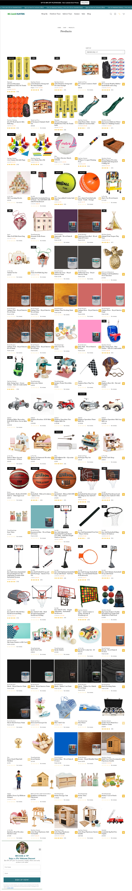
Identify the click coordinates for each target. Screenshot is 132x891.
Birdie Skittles (59, 650)
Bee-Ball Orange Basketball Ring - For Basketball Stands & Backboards (88, 573)
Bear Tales (10, 532)
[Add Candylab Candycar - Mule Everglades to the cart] (76, 868)
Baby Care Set (59, 346)
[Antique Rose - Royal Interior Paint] (113, 294)
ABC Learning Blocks (14, 198)
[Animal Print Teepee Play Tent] (113, 220)
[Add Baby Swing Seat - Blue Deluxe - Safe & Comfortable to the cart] (123, 347)
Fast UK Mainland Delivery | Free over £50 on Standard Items (61, 7)
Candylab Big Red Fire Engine (109, 832)
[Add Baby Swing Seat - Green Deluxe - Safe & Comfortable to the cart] (29, 383)
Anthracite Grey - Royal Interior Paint (86, 273)
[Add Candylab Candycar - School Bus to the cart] (123, 868)
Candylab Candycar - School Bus (112, 869)
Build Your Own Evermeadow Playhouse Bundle (112, 760)
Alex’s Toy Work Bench (110, 198)
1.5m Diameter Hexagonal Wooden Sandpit (40, 84)
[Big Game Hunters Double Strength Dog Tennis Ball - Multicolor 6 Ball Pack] (113, 596)
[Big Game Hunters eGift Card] (18, 630)
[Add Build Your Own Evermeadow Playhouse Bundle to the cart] (123, 759)
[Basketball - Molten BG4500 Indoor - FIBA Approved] (18, 478)
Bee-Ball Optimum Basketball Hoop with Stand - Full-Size (64, 572)
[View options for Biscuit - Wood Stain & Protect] (123, 650)
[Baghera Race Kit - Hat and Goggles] (113, 367)
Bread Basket (35, 759)
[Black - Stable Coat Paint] (66, 671)
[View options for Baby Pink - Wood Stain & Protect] (100, 347)
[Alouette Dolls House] (42, 220)
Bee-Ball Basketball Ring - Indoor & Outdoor (111, 533)
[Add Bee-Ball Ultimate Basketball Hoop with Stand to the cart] (123, 572)
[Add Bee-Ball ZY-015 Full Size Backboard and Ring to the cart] (29, 612)
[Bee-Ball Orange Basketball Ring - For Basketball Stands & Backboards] (89, 556)
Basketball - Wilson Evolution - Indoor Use (41, 494)
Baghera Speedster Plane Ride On (87, 420)
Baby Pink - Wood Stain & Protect (87, 347)
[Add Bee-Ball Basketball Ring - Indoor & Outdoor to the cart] (123, 532)
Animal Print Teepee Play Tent (110, 237)
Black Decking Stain (109, 686)
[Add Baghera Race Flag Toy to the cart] (100, 383)
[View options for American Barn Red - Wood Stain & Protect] (100, 236)
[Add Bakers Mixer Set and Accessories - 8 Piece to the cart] (29, 458)
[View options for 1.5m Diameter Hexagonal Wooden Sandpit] (52, 84)
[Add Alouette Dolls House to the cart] (52, 236)
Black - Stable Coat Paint (62, 686)
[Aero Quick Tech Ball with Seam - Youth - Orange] (89, 182)
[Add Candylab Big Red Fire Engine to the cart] (123, 832)
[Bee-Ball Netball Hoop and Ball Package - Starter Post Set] (42, 556)
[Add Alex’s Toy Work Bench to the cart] (123, 198)
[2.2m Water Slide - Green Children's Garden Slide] (89, 106)
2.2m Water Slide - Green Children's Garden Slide (86, 122)
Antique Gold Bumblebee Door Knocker (110, 274)
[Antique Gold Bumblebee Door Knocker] (113, 258)
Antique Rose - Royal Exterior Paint (88, 311)
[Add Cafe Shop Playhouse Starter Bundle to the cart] (100, 832)
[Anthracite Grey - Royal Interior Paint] (89, 257)
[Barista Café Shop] (113, 442)
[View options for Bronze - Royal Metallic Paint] (100, 759)
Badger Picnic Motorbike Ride (63, 384)
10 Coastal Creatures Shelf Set (87, 84)
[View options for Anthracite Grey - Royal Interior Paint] (100, 273)
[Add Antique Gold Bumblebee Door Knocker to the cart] (123, 274)
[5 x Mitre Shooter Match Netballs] (66, 143)
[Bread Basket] (42, 743)
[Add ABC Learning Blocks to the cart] (29, 198)
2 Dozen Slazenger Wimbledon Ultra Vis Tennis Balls (63, 123)
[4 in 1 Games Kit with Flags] (18, 144)
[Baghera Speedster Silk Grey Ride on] (113, 404)
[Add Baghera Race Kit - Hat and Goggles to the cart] (123, 383)
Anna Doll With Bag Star (39, 272)
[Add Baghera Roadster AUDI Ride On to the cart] (52, 420)
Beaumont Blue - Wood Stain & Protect (40, 533)
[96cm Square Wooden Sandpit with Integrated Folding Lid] (113, 144)
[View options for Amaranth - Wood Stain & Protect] (76, 236)
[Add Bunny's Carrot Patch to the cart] (123, 796)
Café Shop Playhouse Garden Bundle (61, 832)
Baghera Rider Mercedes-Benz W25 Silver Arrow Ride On (17, 421)
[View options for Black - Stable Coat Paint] (76, 686)
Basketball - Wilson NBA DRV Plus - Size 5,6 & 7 (64, 494)
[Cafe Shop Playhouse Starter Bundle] (89, 816)
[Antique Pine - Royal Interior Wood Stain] (42, 294)
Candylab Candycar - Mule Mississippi (87, 869)
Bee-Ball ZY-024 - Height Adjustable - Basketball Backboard (63, 611)
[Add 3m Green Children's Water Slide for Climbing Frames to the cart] (123, 122)
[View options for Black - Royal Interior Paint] (52, 686)
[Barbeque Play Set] (89, 442)
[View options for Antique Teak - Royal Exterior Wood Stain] (29, 347)
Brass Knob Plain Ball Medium (14, 760)
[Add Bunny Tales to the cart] (100, 796)
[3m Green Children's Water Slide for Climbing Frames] (113, 106)
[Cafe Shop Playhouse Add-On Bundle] (42, 816)
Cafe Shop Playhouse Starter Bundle (88, 832)
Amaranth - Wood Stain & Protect (63, 237)
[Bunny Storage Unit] (66, 780)
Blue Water (82, 722)
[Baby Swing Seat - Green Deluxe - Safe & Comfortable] (18, 367)
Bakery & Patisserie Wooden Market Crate (41, 458)
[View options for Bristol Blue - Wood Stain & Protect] (76, 759)
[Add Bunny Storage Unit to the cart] (76, 796)
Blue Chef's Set (59, 722)
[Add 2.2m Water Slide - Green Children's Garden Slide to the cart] (100, 122)
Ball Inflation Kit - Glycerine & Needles (64, 458)
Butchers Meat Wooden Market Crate (15, 832)
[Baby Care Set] (66, 331)
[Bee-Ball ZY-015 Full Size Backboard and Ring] (18, 596)
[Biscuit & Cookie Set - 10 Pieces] (89, 634)
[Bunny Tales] (89, 780)
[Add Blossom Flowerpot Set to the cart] (52, 723)
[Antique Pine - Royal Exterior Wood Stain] (18, 294)
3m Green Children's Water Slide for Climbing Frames (111, 122)
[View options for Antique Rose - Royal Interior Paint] (123, 310)
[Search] (111, 14)
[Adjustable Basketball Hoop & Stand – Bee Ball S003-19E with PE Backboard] (42, 182)
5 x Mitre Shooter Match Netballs (62, 159)
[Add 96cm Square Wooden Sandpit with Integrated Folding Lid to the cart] (123, 160)
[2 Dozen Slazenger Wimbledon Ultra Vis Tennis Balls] (66, 106)
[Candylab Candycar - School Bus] (113, 853)
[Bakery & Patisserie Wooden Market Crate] (42, 442)
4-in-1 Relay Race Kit (38, 160)
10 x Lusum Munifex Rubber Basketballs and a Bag (111, 84)
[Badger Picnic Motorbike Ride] (66, 367)
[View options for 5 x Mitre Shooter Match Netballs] (76, 158)
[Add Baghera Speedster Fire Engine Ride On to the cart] (76, 420)
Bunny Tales (82, 795)
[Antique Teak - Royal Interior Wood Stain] (42, 331)
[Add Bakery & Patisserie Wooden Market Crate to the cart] (52, 458)
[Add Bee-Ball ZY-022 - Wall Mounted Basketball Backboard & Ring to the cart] (52, 612)
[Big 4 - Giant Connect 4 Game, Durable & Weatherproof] (89, 596)
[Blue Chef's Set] (66, 707)
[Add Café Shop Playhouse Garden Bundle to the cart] (76, 832)
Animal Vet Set (12, 272)
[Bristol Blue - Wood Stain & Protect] (66, 743)
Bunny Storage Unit (61, 795)
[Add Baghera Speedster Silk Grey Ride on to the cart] (123, 420)
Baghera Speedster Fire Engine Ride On (62, 420)
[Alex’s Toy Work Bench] (113, 182)
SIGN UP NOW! (22, 880)
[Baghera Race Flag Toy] (89, 367)
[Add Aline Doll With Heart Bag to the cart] (29, 236)
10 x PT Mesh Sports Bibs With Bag (15, 122)
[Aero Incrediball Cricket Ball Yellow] (66, 182)
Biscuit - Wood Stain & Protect (109, 650)
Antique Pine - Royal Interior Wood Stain (40, 311)
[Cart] (124, 14)
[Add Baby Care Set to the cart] (76, 347)
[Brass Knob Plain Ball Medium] (18, 743)
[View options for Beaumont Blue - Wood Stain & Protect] (52, 532)
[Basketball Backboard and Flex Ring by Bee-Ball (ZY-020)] (89, 478)
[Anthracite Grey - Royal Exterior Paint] (66, 257)
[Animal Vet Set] (18, 257)
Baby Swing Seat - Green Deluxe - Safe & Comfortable (17, 384)
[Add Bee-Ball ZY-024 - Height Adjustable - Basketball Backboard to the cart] (76, 610)
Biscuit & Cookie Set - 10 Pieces (86, 650)
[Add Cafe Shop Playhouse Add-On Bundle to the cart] (52, 832)
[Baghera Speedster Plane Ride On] (89, 404)
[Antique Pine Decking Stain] (66, 294)
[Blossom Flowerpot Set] (42, 707)
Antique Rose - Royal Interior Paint (112, 311)
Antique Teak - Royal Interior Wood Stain (41, 347)
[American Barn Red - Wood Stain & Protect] (89, 220)
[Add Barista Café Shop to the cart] (123, 458)
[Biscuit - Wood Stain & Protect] (113, 634)
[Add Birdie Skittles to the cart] (76, 650)
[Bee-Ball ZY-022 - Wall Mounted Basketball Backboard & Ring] (42, 596)
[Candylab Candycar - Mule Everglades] (66, 853)
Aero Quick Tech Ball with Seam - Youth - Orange (87, 199)
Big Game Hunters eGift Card (17, 642)
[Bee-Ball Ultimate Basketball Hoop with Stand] (113, 556)
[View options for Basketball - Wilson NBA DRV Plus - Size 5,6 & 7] (76, 494)
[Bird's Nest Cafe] (42, 634)
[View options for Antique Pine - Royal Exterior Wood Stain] (29, 310)
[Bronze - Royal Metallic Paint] (89, 743)
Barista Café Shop (108, 457)
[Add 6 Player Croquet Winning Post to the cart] (100, 160)
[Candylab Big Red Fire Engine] (113, 816)
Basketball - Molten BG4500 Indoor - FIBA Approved (17, 494)
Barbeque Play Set (84, 457)
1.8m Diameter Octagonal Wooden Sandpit (63, 84)
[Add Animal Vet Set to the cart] (29, 273)
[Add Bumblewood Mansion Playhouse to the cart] (52, 796)
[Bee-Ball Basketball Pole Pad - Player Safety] (89, 516)
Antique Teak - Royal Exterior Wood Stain (17, 347)
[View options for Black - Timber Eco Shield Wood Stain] (100, 686)
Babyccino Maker (37, 383)
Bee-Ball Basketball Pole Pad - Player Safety (88, 533)
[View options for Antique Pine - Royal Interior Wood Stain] (52, 310)
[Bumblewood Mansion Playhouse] (42, 780)
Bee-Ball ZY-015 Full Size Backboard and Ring (16, 612)
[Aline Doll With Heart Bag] (18, 220)
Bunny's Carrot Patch (109, 795)
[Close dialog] (39, 849)
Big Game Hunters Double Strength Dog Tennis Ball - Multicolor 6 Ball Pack (111, 613)
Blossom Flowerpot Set (39, 722)
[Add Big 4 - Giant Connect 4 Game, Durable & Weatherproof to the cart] (100, 612)
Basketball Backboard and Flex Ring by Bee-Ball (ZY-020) (87, 495)
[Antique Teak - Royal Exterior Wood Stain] (18, 331)
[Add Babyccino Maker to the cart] (52, 383)
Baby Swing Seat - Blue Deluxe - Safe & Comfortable (112, 347)
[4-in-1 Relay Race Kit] (42, 144)
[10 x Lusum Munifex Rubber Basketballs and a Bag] (113, 68)
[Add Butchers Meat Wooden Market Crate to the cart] (29, 832)
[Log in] (115, 14)
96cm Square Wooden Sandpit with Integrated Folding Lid (110, 161)
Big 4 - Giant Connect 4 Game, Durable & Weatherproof (86, 613)
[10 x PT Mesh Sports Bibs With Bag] (18, 106)
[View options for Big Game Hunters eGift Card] (29, 642)
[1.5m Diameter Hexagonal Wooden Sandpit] (42, 68)
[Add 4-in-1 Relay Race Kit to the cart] (52, 160)
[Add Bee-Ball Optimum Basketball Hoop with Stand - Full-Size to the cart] (76, 572)
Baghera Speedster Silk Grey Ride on (112, 420)
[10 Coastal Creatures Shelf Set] (89, 68)
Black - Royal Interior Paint (40, 686)
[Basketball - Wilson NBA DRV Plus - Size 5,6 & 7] (66, 478)
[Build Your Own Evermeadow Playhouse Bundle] (113, 743)
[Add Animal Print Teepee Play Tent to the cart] (123, 236)
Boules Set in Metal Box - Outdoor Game (110, 723)
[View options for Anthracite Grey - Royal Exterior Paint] (76, 273)
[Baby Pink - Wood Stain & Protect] (89, 331)
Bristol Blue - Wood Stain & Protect (63, 760)
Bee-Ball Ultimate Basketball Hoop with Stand (111, 572)
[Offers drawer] (119, 14)
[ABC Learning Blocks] (18, 182)
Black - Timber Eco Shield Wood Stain (87, 687)
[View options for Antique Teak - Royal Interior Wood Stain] (52, 347)
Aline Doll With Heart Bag (16, 236)
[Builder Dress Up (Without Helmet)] (18, 780)
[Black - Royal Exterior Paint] (18, 671)
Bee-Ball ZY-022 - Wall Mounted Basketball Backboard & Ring (39, 613)
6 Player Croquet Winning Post (87, 160)
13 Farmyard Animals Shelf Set (40, 122)
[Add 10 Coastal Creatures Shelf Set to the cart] (100, 84)
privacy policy (10, 887)
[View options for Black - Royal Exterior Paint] (29, 686)
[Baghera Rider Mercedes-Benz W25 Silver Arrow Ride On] (18, 404)
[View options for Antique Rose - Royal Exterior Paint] (100, 310)
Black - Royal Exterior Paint (16, 686)
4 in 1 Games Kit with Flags (16, 160)
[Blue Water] (89, 707)
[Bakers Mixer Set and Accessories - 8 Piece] (18, 442)
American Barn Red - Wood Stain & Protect (87, 237)
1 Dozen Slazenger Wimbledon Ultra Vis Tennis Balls (16, 85)
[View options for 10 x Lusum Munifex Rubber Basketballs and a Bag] (123, 84)
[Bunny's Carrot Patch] (113, 780)
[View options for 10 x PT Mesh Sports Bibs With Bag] (29, 122)
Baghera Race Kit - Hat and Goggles (111, 384)
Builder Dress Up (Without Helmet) (16, 796)
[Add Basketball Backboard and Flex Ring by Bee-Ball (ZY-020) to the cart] (100, 494)
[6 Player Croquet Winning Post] (89, 144)
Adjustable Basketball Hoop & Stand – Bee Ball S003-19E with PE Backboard (40, 199)
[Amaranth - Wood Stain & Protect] (66, 220)
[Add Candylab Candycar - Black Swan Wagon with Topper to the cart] (52, 868)
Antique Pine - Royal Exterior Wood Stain (17, 311)
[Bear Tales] (18, 516)
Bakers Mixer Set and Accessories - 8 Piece (14, 458)
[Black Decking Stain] (113, 671)
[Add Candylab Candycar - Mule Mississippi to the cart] (100, 868)
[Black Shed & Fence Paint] (18, 707)
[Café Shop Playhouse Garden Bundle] (66, 816)
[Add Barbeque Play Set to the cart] (100, 458)
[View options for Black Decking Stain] (123, 686)
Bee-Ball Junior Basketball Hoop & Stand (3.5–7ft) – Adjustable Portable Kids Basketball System (16, 574)
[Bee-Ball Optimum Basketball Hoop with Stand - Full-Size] (66, 556)
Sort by (88, 48)
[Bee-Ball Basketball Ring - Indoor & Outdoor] (113, 516)
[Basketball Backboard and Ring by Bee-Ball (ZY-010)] (113, 478)
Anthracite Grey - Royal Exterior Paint (62, 273)
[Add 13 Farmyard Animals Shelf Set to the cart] (52, 122)
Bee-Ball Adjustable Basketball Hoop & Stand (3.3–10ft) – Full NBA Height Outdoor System (63, 534)
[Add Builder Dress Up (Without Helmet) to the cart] (29, 796)
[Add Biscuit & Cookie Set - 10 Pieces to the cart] (100, 650)
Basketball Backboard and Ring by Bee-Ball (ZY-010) (111, 494)
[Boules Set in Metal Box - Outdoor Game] (113, 707)
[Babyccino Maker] (42, 367)
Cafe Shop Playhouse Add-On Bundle (40, 832)
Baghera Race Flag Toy (86, 383)
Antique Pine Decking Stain (63, 310)
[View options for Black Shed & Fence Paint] (29, 723)
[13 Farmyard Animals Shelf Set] (42, 106)
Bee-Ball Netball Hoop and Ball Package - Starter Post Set (40, 573)
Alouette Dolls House (38, 236)
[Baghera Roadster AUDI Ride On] (42, 404)
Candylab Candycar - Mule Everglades (63, 869)
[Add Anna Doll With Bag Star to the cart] (52, 273)
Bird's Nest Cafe (36, 650)
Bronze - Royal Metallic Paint (88, 759)
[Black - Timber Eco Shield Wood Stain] (89, 671)
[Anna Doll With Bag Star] (42, 257)
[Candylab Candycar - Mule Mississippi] (89, 853)
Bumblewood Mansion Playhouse (38, 796)
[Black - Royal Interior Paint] (42, 671)
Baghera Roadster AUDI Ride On (41, 420)
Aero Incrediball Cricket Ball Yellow (64, 199)
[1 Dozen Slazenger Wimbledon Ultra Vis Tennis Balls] (18, 68)
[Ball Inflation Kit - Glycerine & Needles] (66, 442)
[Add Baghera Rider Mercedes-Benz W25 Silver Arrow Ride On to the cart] (29, 420)
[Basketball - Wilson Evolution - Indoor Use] (42, 478)
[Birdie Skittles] (66, 634)
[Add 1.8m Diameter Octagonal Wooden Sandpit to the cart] (76, 84)
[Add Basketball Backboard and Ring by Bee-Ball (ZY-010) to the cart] (123, 494)
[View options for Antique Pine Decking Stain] (76, 310)
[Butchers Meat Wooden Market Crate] (18, 816)
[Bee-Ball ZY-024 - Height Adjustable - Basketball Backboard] (66, 595)
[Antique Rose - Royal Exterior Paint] (89, 294)
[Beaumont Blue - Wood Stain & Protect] (42, 516)
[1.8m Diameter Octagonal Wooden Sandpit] (66, 68)
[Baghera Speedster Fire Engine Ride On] (66, 404)
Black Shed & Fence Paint (16, 722)
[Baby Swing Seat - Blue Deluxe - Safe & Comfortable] (113, 331)
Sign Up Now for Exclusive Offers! (30, 7)
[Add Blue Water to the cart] (100, 723)
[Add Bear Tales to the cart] (29, 532)
